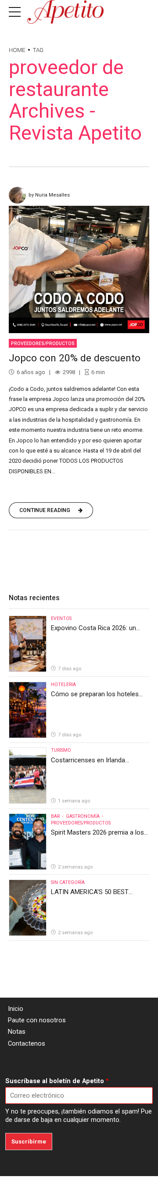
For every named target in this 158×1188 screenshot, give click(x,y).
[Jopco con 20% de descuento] (79, 269)
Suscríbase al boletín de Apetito (57, 1081)
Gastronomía (83, 816)
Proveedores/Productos (43, 343)
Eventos (61, 618)
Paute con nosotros (37, 1020)
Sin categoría (68, 882)
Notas (16, 1032)
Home (17, 49)
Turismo (61, 750)
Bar (55, 816)
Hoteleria (63, 684)
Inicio (15, 1009)
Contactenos (26, 1043)
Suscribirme (28, 1141)
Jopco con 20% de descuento (74, 358)
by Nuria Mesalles (49, 195)
